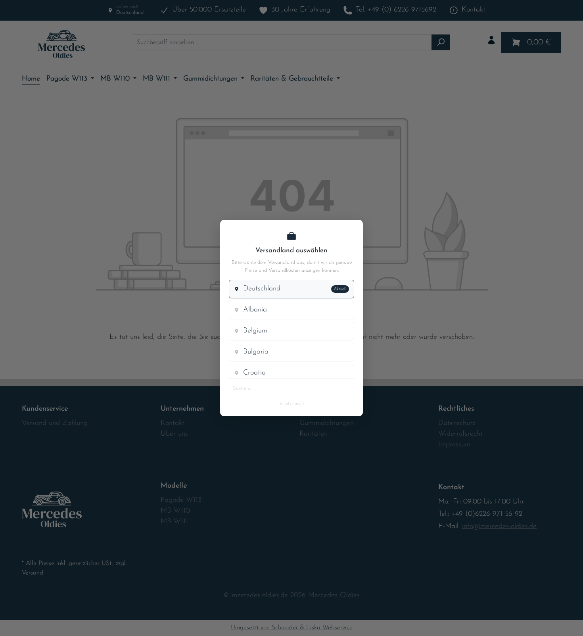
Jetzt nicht (291, 403)
